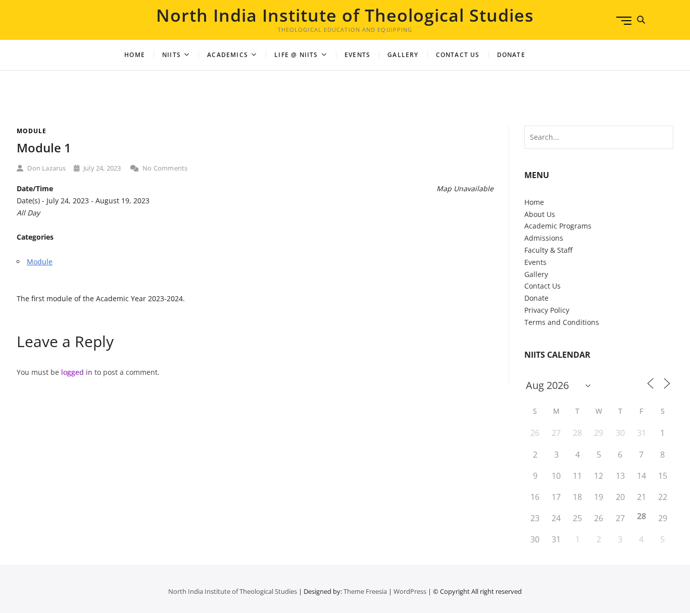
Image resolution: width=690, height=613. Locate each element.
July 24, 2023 (101, 168)
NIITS (171, 54)
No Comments (164, 168)
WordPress (409, 591)
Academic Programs (558, 226)
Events (357, 54)
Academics (227, 54)
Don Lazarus (46, 168)
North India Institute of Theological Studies (345, 15)
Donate (536, 298)
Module (31, 131)
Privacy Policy (546, 310)
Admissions (543, 238)
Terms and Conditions (561, 322)
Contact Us (458, 54)
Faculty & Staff (548, 250)
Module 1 (44, 147)
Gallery (402, 54)
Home (134, 54)
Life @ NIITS (296, 54)
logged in (76, 372)
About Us (539, 214)
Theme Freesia (365, 591)
